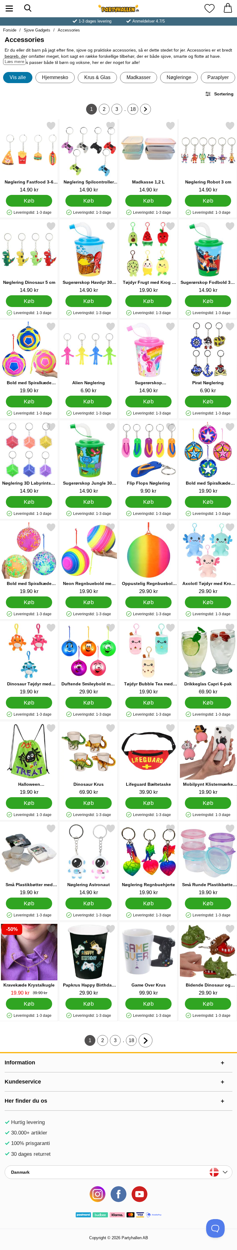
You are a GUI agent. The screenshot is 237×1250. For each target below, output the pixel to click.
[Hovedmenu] (9, 8)
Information (20, 1062)
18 (134, 111)
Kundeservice (23, 1082)
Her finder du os (26, 1101)
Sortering (224, 93)
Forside (9, 30)
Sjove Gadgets (37, 30)
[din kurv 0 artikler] (227, 8)
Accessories (69, 30)
